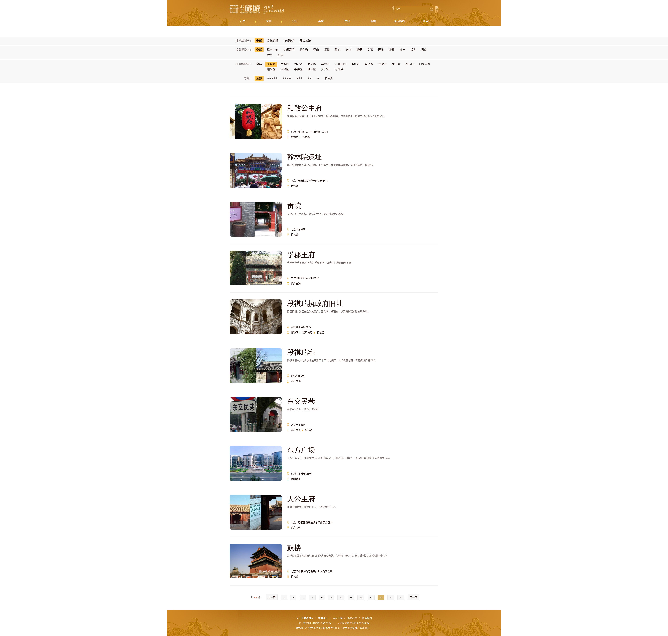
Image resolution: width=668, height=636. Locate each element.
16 (401, 597)
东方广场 (301, 450)
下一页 (413, 597)
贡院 (294, 206)
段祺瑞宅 (301, 353)
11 (351, 597)
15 (391, 597)
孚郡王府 (301, 255)
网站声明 (338, 618)
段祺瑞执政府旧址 (315, 304)
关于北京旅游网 (304, 618)
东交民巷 (301, 401)
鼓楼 (294, 548)
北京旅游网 (257, 9)
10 (341, 597)
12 (361, 597)
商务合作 (323, 618)
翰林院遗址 (304, 157)
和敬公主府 (304, 108)
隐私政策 (352, 618)
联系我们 (367, 618)
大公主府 (301, 499)
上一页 (271, 597)
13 (371, 597)
